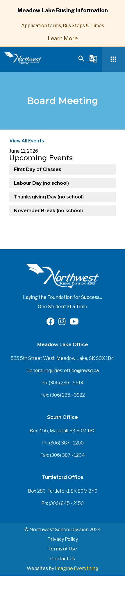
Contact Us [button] (62, 559)
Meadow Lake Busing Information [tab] (62, 10)
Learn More (63, 38)
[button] (81, 61)
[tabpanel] (62, 31)
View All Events (26, 141)
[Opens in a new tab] (51, 323)
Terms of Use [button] (62, 549)
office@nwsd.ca (81, 370)
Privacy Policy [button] (62, 539)
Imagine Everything (76, 568)
